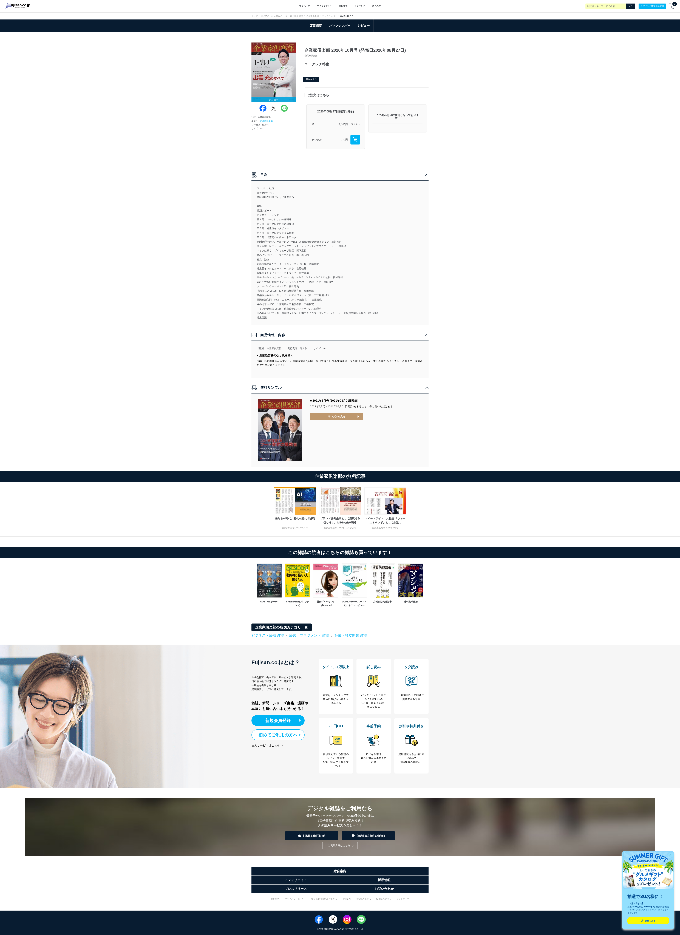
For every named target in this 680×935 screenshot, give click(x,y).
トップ (254, 16)
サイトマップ (402, 899)
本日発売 (343, 6)
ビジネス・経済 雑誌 (270, 16)
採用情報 (384, 880)
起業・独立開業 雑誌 (293, 16)
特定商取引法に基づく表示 (324, 899)
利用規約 (275, 899)
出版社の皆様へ (363, 899)
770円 (344, 139)
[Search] (630, 6)
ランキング (360, 6)
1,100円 (343, 124)
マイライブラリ (324, 6)
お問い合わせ (384, 889)
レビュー (364, 25)
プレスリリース (296, 889)
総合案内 (340, 871)
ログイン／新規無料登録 (652, 6)
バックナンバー (329, 16)
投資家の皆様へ (383, 899)
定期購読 (316, 25)
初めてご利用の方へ (278, 734)
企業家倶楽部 (312, 16)
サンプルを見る (336, 416)
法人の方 (376, 6)
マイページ (304, 6)
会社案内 (346, 899)
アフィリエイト (296, 880)
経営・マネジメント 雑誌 (309, 635)
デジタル (317, 139)
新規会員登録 (278, 720)
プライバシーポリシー (295, 899)
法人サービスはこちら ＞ (267, 745)
